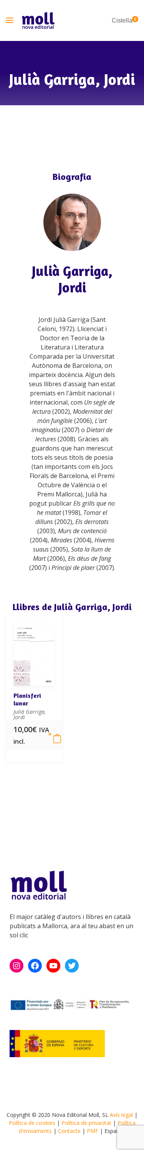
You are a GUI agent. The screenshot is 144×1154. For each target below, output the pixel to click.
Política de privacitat (86, 1122)
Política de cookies (32, 1122)
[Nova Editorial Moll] (38, 20)
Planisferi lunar (27, 699)
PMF (92, 1130)
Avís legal (121, 1114)
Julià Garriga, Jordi (72, 279)
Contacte (69, 1130)
